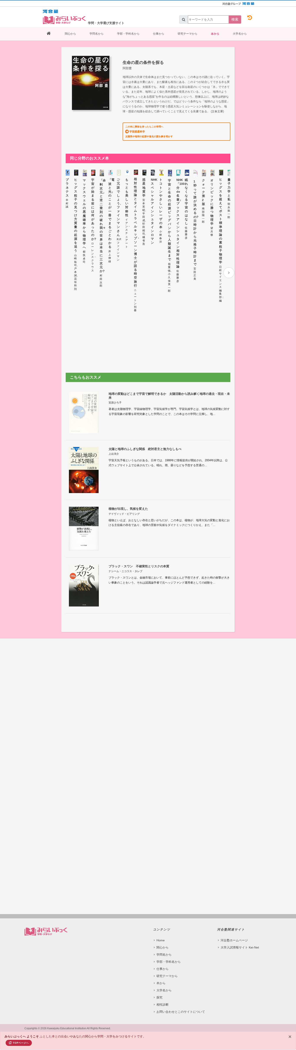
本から (215, 34)
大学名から (240, 33)
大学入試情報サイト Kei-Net (240, 947)
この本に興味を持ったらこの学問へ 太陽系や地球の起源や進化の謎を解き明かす (149, 131)
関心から (70, 33)
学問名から (96, 33)
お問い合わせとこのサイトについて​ (180, 1011)
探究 (159, 997)
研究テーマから (187, 33)
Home (160, 940)
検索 (234, 19)
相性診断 (162, 1004)
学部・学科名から (128, 33)
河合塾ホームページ (234, 940)
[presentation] (228, 272)
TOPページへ (21, 1043)
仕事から (158, 33)
